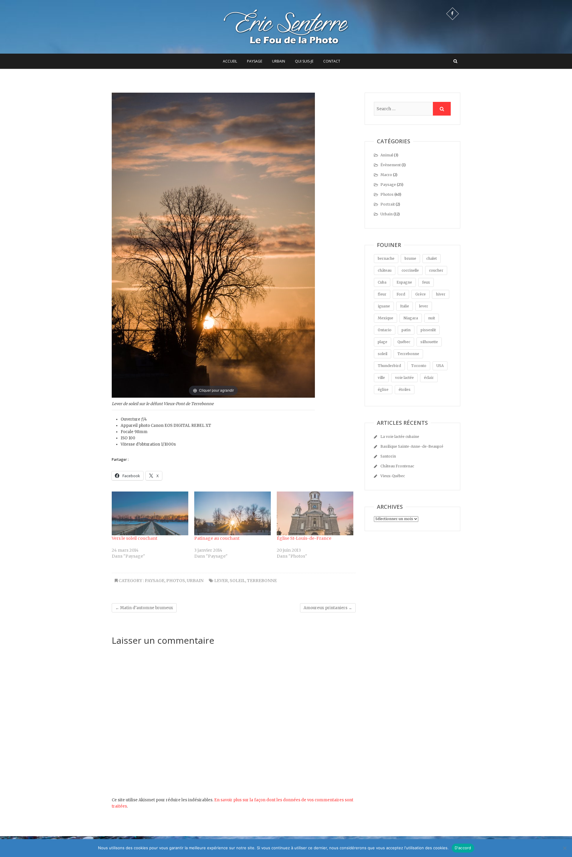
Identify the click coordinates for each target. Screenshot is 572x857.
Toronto (418, 365)
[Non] (565, 848)
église (383, 389)
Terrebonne (262, 580)
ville (381, 377)
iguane (384, 306)
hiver (440, 294)
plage (382, 342)
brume (410, 258)
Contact (331, 61)
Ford (401, 294)
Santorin (388, 456)
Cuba (382, 282)
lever (221, 580)
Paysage (254, 61)
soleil (237, 580)
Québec (403, 342)
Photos (175, 580)
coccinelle (410, 270)
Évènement (390, 165)
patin (406, 330)
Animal (386, 155)
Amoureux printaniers (328, 607)
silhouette (429, 342)
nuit (431, 318)
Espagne (404, 282)
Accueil (230, 61)
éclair (429, 377)
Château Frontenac (397, 466)
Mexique (385, 318)
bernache (386, 258)
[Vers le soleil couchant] (150, 513)
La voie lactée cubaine (399, 436)
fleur (382, 294)
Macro (386, 174)
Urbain (278, 61)
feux (426, 282)
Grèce (420, 294)
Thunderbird (389, 365)
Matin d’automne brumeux (144, 607)
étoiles (405, 389)
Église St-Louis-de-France (304, 538)
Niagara (410, 318)
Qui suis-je (304, 61)
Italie (404, 306)
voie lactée (404, 377)
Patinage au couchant (217, 538)
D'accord (463, 847)
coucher (436, 270)
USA (440, 365)
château (384, 270)
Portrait (387, 204)
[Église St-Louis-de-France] (315, 513)
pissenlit (428, 330)
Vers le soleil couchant (134, 538)
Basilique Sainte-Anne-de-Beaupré (411, 446)
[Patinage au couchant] (232, 513)
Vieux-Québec (392, 476)
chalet (431, 258)
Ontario (384, 330)
